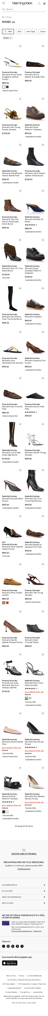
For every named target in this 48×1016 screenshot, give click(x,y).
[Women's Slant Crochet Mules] (35, 621)
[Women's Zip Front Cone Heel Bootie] (35, 480)
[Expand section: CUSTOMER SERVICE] (24, 885)
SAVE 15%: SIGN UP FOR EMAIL (24, 854)
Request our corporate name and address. (26, 998)
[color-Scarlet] (7, 602)
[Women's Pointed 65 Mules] (35, 201)
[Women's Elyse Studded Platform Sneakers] (35, 250)
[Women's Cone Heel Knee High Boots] (12, 434)
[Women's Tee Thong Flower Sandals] (12, 109)
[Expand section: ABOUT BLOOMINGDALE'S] (24, 897)
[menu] (3, 3)
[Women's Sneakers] (35, 298)
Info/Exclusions (24, 869)
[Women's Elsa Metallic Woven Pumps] (35, 778)
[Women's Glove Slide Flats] (35, 388)
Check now (37, 931)
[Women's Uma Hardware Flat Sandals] (12, 342)
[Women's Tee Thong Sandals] (35, 574)
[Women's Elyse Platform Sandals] (12, 778)
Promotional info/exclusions (21, 931)
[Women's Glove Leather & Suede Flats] (35, 56)
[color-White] (7, 812)
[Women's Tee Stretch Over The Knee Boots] (12, 298)
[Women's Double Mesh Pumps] (12, 480)
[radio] (3, 87)
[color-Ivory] (3, 87)
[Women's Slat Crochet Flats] (12, 388)
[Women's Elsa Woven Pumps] (35, 723)
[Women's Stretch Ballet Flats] (12, 723)
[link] (12, 81)
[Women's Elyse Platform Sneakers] (35, 109)
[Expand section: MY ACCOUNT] (24, 891)
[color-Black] (26, 698)
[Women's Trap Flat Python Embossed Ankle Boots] (12, 201)
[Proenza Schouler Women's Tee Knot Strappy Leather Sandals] (12, 664)
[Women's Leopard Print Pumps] (35, 342)
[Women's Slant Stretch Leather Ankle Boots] (35, 155)
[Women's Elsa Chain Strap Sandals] (35, 664)
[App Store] (9, 962)
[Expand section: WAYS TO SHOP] (24, 903)
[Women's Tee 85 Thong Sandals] (35, 434)
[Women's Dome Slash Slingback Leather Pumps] (12, 56)
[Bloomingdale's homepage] (3, 17)
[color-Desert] (3, 602)
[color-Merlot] (7, 87)
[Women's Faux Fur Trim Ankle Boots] (12, 250)
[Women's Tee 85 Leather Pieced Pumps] (12, 621)
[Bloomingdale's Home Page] (22, 3)
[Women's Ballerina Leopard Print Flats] (35, 526)
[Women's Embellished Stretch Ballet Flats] (12, 155)
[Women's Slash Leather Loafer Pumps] (12, 526)
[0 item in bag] (44, 3)
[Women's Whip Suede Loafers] (12, 574)
